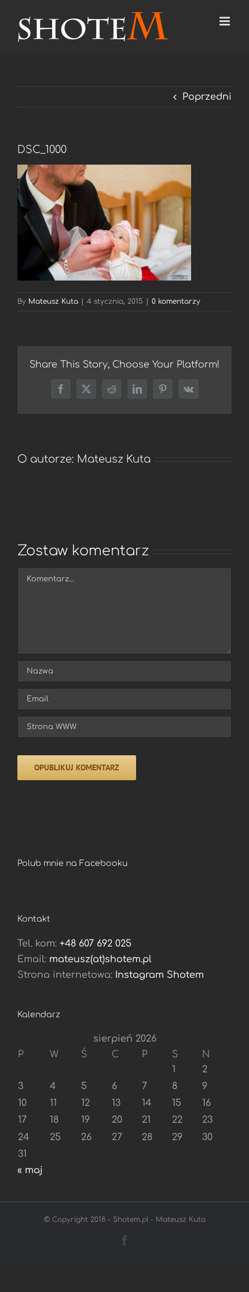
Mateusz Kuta (53, 301)
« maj (30, 1170)
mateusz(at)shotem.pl (100, 959)
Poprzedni (207, 97)
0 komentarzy (176, 301)
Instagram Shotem (159, 975)
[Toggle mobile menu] (225, 21)
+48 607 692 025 (95, 943)
